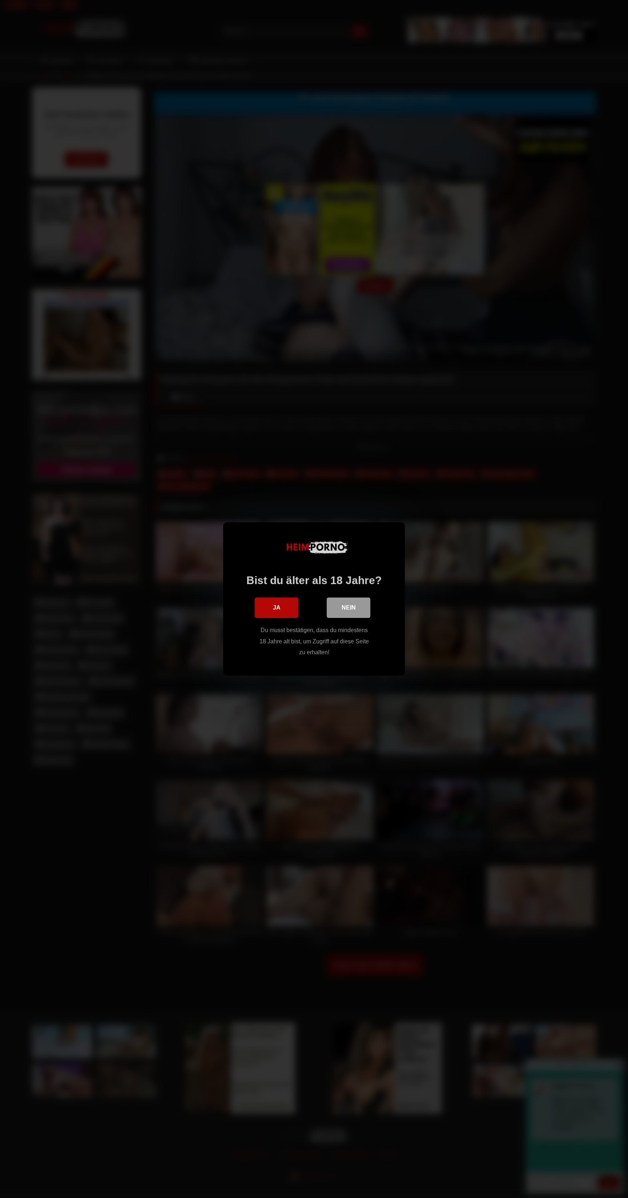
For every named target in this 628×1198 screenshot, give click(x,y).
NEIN (349, 607)
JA (277, 607)
